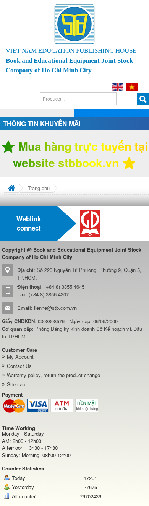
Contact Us (19, 365)
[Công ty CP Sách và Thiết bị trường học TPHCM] (74, 24)
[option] (112, 223)
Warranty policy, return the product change (53, 375)
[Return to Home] (11, 188)
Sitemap (16, 384)
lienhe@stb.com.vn (55, 307)
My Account (20, 356)
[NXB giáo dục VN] (112, 223)
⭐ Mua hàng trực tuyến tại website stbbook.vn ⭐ (74, 154)
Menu (133, 118)
